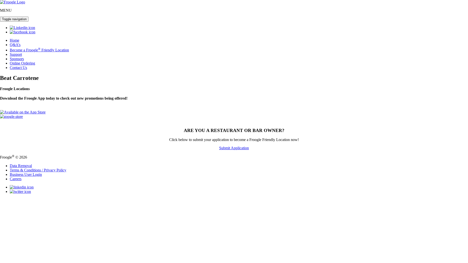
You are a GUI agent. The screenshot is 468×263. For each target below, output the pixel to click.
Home (14, 40)
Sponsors (17, 59)
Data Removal (21, 166)
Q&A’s (15, 45)
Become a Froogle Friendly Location (39, 50)
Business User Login (26, 174)
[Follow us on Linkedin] (22, 28)
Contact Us (18, 68)
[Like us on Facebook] (22, 32)
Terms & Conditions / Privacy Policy (38, 170)
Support (16, 54)
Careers (15, 179)
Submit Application (234, 148)
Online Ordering (22, 63)
